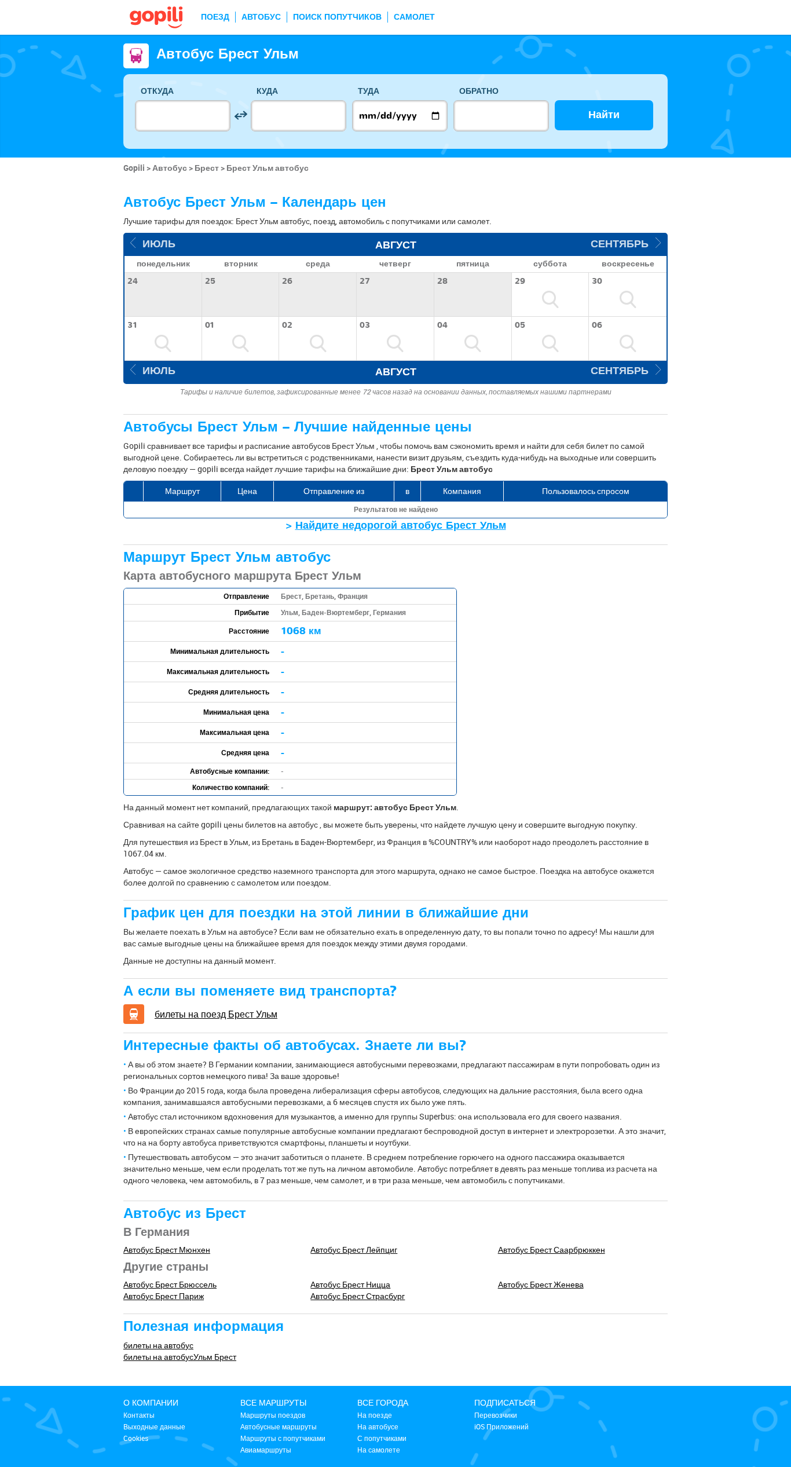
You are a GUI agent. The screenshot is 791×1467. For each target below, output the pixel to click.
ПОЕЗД (215, 17)
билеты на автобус (158, 1345)
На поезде (374, 1415)
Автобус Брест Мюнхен (166, 1249)
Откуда (157, 91)
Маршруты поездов (272, 1415)
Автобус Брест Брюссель (170, 1284)
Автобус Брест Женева (541, 1284)
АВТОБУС (261, 17)
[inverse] (240, 115)
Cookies (135, 1438)
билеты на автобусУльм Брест (179, 1356)
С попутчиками (382, 1438)
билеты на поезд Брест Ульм (216, 1014)
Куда (267, 91)
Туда (368, 91)
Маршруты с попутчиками (282, 1438)
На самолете (378, 1449)
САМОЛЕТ (414, 17)
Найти (604, 115)
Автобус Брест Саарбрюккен (551, 1249)
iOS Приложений (501, 1426)
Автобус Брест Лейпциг (353, 1249)
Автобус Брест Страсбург (357, 1295)
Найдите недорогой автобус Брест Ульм (400, 525)
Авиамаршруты (265, 1449)
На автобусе (377, 1426)
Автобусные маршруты (278, 1426)
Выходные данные (154, 1426)
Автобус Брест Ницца (350, 1284)
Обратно (479, 91)
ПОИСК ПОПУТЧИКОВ (337, 17)
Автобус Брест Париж (163, 1295)
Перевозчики (495, 1415)
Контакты (139, 1415)
